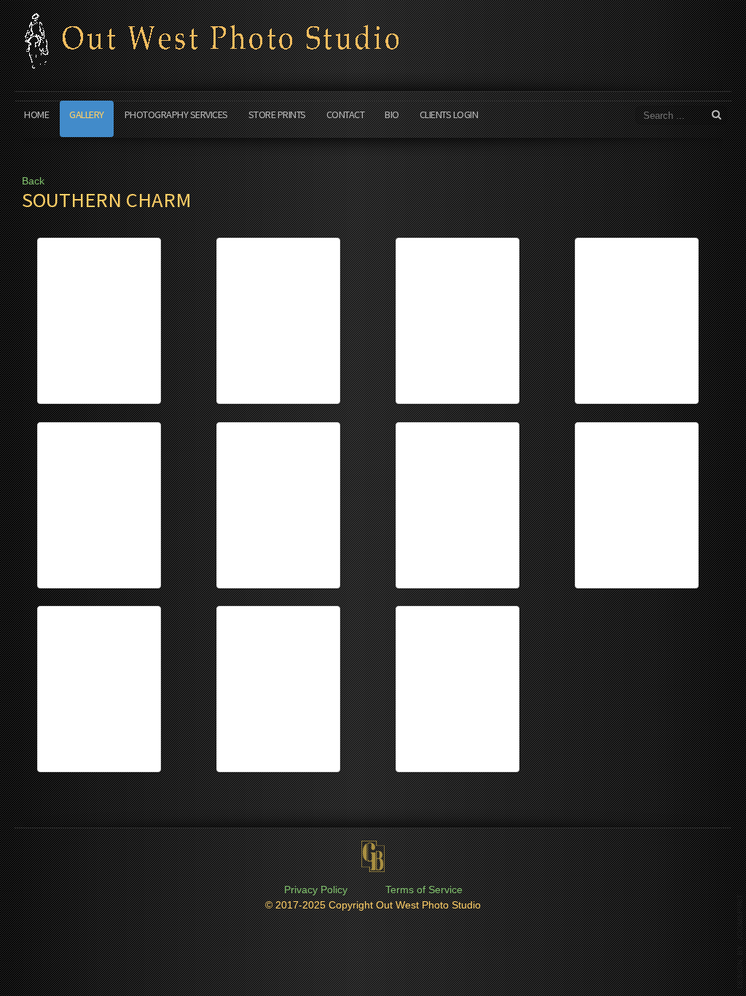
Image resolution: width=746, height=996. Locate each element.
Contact (345, 114)
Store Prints (277, 114)
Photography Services (176, 114)
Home (36, 114)
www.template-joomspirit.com (740, 941)
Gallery (86, 114)
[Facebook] (659, 12)
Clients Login (449, 114)
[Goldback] (373, 857)
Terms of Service (424, 889)
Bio (392, 114)
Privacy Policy (316, 889)
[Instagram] (687, 12)
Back (33, 181)
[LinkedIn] (714, 12)
